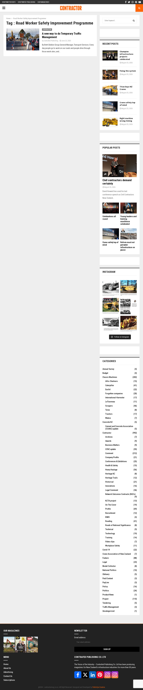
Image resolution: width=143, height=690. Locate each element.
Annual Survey (108, 369)
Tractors (108, 414)
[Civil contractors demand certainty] (120, 165)
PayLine (106, 582)
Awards (108, 441)
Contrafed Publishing (51, 41)
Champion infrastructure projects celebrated (126, 55)
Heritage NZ (110, 474)
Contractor (47, 29)
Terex (107, 410)
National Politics (109, 570)
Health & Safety (111, 465)
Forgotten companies (114, 393)
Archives (109, 437)
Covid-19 (106, 550)
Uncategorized (108, 611)
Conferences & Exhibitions (116, 461)
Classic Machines (110, 377)
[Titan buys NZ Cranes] (110, 91)
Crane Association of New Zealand (117, 554)
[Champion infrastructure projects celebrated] (110, 55)
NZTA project (110, 501)
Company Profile (112, 457)
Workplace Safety (112, 546)
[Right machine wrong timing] (110, 122)
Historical (109, 482)
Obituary (106, 574)
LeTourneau (110, 402)
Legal (105, 562)
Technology (110, 533)
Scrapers (109, 406)
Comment (109, 453)
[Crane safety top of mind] (110, 106)
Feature (106, 558)
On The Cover (110, 505)
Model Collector (109, 566)
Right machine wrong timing (126, 119)
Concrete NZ (108, 422)
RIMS (107, 517)
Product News (108, 595)
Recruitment (110, 513)
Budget (105, 373)
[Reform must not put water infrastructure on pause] (128, 233)
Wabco (108, 418)
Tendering (107, 603)
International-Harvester (114, 397)
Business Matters (112, 445)
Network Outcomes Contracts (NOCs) (120, 494)
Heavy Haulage (111, 470)
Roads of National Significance (118, 525)
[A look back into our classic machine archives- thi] (111, 288)
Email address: (80, 637)
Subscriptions (9, 680)
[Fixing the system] (110, 75)
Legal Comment (111, 490)
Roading (108, 521)
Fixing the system (128, 71)
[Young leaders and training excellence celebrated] (128, 208)
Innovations (110, 486)
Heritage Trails (111, 478)
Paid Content (108, 578)
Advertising (8, 672)
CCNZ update (110, 449)
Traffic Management (111, 607)
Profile (108, 509)
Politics (106, 590)
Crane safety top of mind (127, 104)
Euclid (107, 389)
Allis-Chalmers (111, 381)
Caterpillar (109, 385)
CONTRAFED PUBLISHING (26, 2)
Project (105, 599)
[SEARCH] (134, 20)
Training (108, 537)
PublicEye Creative (98, 687)
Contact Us (7, 676)
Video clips (110, 541)
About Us (7, 668)
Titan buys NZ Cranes (126, 88)
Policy (105, 586)
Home (5, 664)
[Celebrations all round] (111, 208)
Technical (109, 529)
